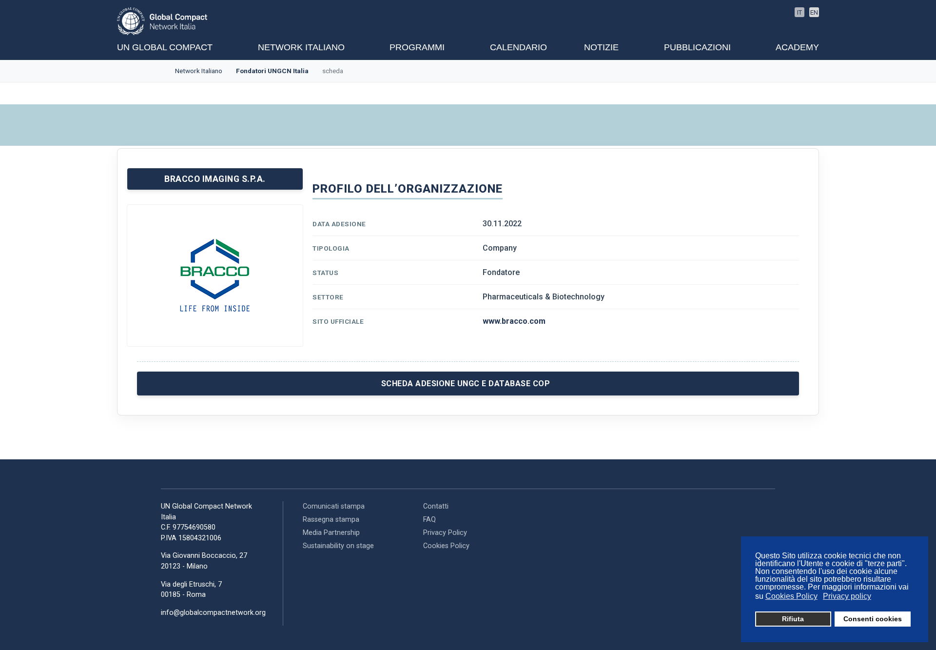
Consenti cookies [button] (872, 619)
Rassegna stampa (331, 519)
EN (814, 12)
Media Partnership (331, 533)
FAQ (429, 519)
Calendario (518, 47)
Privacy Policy (445, 533)
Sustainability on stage (338, 546)
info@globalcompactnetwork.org (213, 613)
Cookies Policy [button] (791, 596)
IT (799, 12)
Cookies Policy (446, 546)
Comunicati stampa (334, 506)
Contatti (435, 506)
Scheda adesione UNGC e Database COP (465, 383)
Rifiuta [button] (793, 619)
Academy (797, 47)
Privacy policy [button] (847, 596)
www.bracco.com (514, 321)
